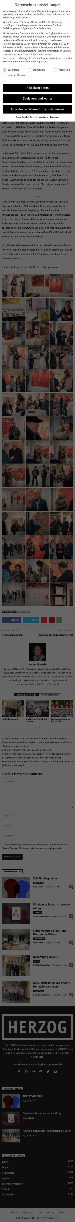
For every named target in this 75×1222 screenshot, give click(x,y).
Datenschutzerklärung (15, 58)
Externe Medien (16, 75)
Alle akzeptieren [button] (37, 88)
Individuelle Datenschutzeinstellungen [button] (37, 109)
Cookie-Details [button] (22, 117)
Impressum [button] (54, 117)
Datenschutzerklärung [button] (39, 117)
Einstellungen (10, 61)
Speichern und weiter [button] (37, 98)
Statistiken (39, 69)
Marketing (64, 69)
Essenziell (13, 69)
